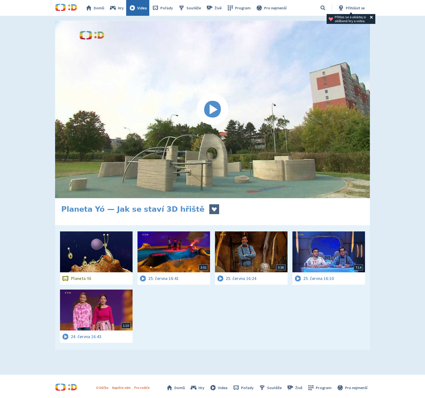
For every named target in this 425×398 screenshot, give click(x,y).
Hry (121, 7)
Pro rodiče (142, 387)
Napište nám (121, 387)
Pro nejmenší (275, 7)
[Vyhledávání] (323, 8)
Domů (99, 7)
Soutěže (193, 7)
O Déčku (102, 387)
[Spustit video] (212, 109)
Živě (218, 7)
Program (243, 7)
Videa (142, 7)
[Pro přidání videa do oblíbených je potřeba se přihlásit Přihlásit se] (214, 209)
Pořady (166, 7)
